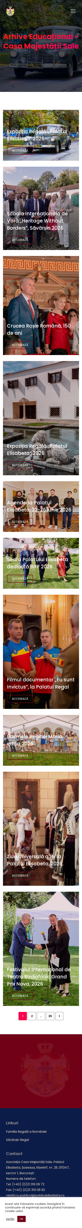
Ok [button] (21, 1219)
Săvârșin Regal (17, 1139)
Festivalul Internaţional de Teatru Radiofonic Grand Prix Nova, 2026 (39, 976)
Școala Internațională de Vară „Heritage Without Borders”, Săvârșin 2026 (37, 220)
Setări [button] (10, 1219)
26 (50, 1016)
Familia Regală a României (26, 1131)
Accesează (20, 151)
